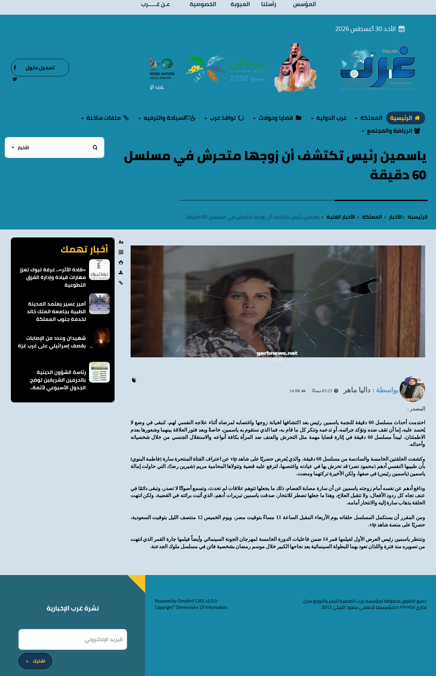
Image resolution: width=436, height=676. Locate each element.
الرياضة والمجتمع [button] (389, 130)
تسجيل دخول (40, 67)
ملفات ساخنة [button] (103, 118)
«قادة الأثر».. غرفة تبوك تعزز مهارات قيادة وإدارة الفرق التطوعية (53, 277)
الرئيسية (401, 118)
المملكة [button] (370, 118)
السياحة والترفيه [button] (165, 118)
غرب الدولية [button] (331, 118)
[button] (136, 310)
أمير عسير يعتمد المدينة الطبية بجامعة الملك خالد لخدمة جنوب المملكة (56, 311)
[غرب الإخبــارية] (377, 67)
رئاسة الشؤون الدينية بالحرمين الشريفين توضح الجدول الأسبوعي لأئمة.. (58, 379)
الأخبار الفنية (341, 217)
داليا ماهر (357, 390)
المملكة (372, 217)
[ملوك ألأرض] (295, 67)
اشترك (39, 661)
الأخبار (395, 217)
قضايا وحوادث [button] (275, 118)
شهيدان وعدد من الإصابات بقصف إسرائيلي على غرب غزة (52, 341)
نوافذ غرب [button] (222, 118)
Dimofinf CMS (191, 601)
